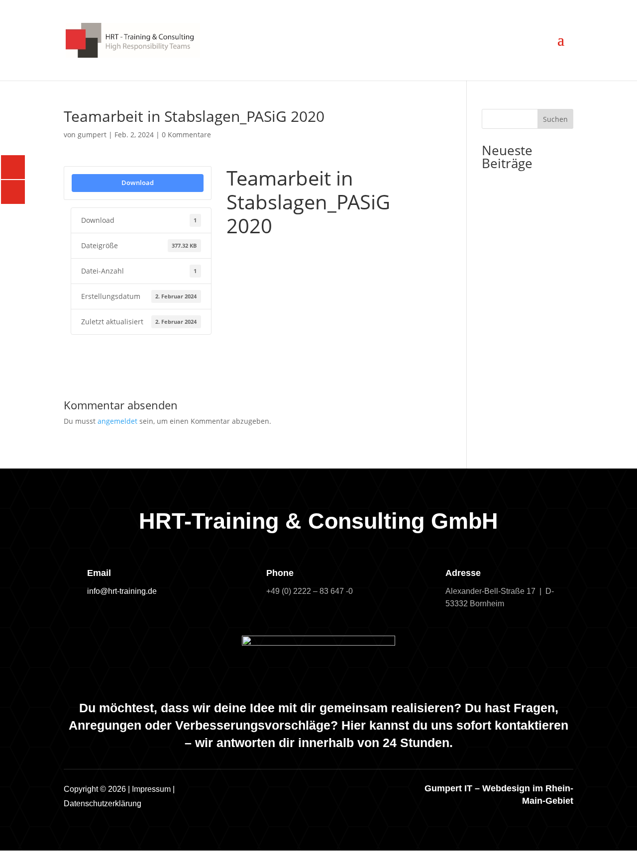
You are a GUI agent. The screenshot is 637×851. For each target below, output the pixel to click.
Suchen (555, 119)
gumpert (92, 134)
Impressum (151, 789)
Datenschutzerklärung (102, 803)
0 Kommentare (186, 134)
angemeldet (117, 421)
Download (137, 182)
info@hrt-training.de (122, 591)
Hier (353, 725)
